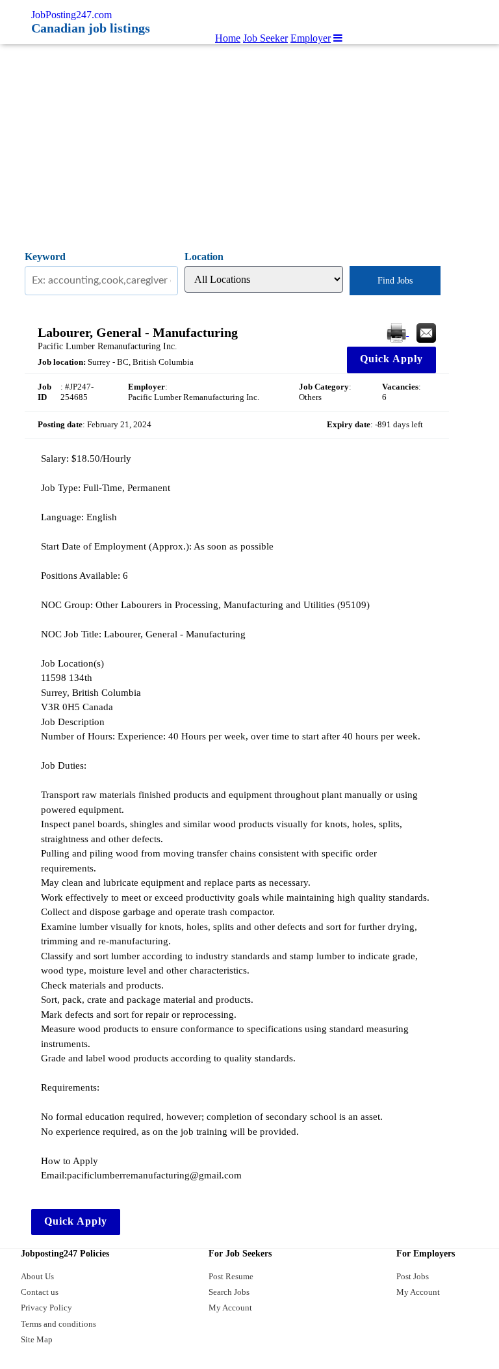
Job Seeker (265, 38)
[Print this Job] (398, 332)
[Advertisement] (249, 142)
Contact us (39, 1292)
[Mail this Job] (426, 332)
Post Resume (231, 1276)
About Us (37, 1276)
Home (227, 38)
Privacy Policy (46, 1307)
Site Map (37, 1339)
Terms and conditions (58, 1324)
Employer (310, 38)
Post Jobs (412, 1276)
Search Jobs (229, 1292)
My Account (230, 1307)
